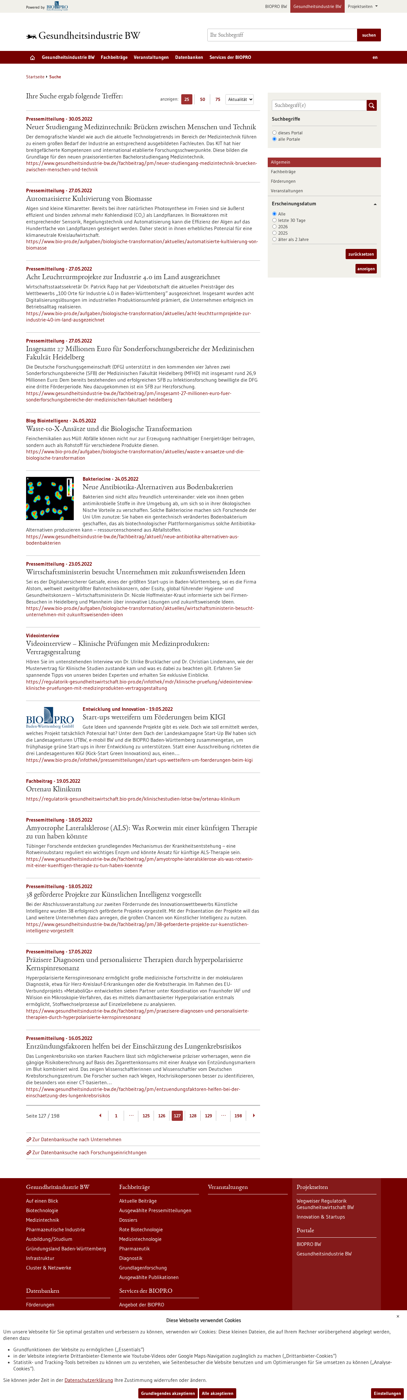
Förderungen (283, 181)
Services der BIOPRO (230, 57)
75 (220, 100)
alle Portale (289, 139)
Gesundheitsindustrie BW (317, 6)
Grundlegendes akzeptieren (168, 1393)
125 (146, 1116)
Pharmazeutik (134, 1248)
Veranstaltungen (151, 57)
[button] (373, 204)
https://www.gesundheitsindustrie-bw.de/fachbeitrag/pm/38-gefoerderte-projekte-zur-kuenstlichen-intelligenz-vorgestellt (137, 927)
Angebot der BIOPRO (141, 1304)
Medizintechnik (42, 1220)
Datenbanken (189, 57)
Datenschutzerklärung (89, 1380)
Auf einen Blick (42, 1201)
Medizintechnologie (140, 1239)
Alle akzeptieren (217, 1393)
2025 (283, 233)
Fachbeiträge (114, 57)
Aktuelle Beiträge (138, 1201)
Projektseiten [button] (361, 6)
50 (204, 100)
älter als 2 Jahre (293, 239)
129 (208, 1116)
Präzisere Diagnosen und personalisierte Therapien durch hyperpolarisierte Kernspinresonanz (134, 964)
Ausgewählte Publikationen (149, 1277)
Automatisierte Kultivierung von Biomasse (89, 199)
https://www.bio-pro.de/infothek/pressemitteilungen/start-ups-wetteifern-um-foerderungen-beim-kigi (139, 760)
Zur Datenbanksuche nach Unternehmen (76, 1139)
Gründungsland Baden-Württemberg (66, 1248)
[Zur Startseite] (85, 35)
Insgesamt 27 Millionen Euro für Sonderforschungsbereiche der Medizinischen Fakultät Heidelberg (140, 354)
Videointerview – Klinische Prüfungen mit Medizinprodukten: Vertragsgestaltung (118, 648)
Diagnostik (130, 1258)
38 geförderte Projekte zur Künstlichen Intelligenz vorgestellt (114, 895)
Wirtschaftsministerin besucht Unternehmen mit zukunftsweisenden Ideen (135, 572)
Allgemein (280, 162)
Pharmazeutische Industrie (55, 1229)
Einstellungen (387, 1393)
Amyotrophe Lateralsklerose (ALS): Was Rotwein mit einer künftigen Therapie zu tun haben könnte (141, 833)
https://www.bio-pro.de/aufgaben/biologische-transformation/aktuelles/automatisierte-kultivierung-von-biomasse (142, 244)
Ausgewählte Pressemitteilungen (155, 1210)
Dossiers (128, 1220)
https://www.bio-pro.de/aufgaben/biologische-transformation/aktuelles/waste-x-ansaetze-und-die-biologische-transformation (135, 454)
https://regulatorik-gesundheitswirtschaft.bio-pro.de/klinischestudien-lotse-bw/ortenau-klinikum (133, 798)
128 (193, 1116)
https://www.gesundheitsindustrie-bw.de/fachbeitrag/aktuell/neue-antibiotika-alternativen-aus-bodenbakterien (132, 539)
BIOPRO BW (276, 6)
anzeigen (366, 269)
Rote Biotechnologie (141, 1229)
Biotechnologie (42, 1210)
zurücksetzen (361, 254)
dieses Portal (290, 133)
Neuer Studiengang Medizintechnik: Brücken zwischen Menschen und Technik (141, 127)
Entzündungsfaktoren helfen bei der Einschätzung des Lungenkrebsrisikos (133, 1047)
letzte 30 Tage (292, 220)
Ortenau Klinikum (53, 790)
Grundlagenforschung (143, 1267)
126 (161, 1116)
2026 (283, 227)
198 (238, 1116)
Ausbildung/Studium (49, 1239)
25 (188, 100)
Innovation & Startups (321, 1216)
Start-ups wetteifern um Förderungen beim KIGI (154, 718)
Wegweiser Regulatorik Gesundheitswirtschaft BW (325, 1204)
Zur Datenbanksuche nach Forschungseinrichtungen (89, 1152)
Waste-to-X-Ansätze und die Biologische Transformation (109, 429)
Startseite (35, 77)
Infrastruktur (40, 1258)
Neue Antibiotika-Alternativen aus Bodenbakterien (158, 487)
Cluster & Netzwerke (48, 1267)
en (375, 57)
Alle (282, 214)
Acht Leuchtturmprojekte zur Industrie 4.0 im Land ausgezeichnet (123, 277)
